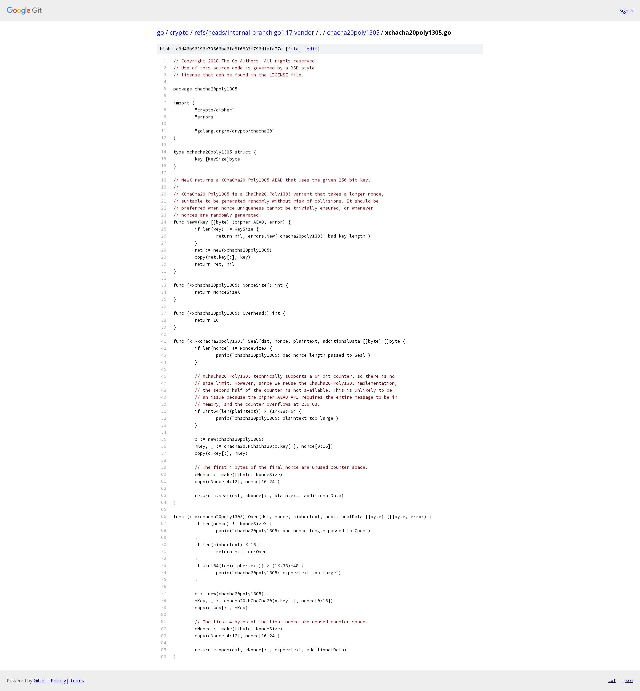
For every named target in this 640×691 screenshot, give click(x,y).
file (293, 49)
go (160, 32)
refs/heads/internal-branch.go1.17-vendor (254, 32)
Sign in (626, 10)
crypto (179, 32)
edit (312, 49)
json (628, 680)
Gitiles (40, 680)
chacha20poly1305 (353, 32)
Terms (77, 680)
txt (612, 680)
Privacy (58, 680)
